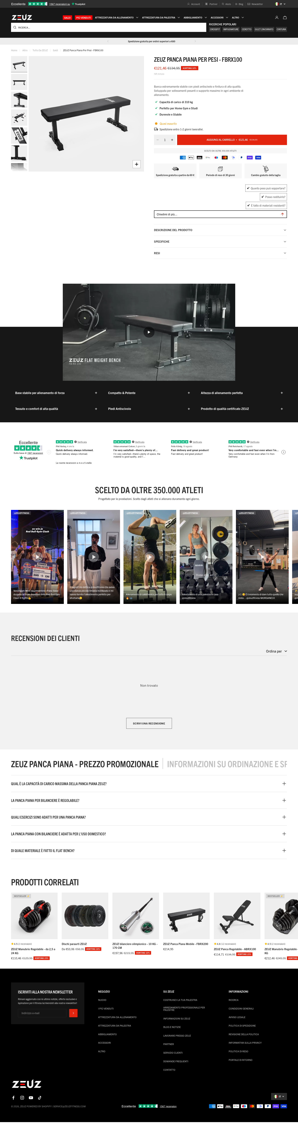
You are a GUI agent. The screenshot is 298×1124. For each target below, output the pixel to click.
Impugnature (231, 29)
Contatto (169, 1069)
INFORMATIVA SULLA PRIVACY (245, 1042)
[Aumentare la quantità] (173, 140)
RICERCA (234, 1000)
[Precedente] (108, 41)
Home (14, 50)
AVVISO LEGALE (237, 1017)
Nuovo (102, 1000)
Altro (24, 50)
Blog (241, 4)
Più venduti (83, 17)
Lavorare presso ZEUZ (177, 1035)
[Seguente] (195, 41)
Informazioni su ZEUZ (176, 1018)
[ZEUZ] (26, 1084)
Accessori (104, 1042)
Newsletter (257, 4)
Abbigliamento (107, 1034)
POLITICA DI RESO (238, 1051)
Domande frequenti (175, 1061)
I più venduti (106, 1008)
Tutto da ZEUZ (40, 50)
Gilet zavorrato (264, 29)
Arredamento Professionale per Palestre (184, 1008)
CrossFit (215, 29)
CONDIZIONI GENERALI (241, 1008)
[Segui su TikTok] (39, 1097)
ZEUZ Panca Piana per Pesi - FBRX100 (83, 50)
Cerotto (246, 29)
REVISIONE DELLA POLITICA (244, 1034)
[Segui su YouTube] (31, 1097)
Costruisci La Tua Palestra (180, 1000)
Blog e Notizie (172, 1027)
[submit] (73, 1013)
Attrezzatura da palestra (114, 1025)
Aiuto (228, 4)
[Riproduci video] (149, 332)
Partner (213, 4)
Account (195, 4)
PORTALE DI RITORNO (240, 1060)
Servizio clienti (173, 1052)
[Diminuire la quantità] (156, 140)
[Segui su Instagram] (22, 1097)
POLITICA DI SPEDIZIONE (242, 1025)
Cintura (281, 29)
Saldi (67, 17)
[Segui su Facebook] (13, 1097)
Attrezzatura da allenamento (117, 1017)
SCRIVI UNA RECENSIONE (149, 723)
